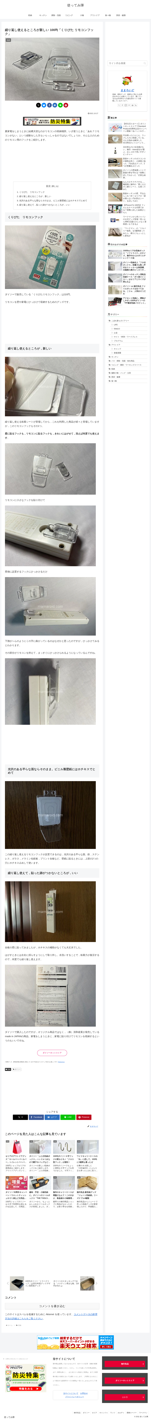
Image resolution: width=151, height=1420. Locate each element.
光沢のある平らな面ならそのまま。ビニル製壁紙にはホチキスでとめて (53, 200)
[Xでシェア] (38, 105)
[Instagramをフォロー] (125, 105)
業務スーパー (132, 1413)
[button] (145, 63)
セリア (94, 1413)
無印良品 (125, 1364)
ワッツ (112, 1413)
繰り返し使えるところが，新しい (35, 196)
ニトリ (125, 1397)
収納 (9, 1069)
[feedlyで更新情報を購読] (132, 105)
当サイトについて (70, 1393)
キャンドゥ (103, 1413)
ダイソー (18, 1069)
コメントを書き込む (52, 1306)
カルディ (121, 1413)
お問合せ (84, 1393)
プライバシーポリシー (74, 1397)
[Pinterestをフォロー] (129, 105)
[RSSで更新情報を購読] (135, 105)
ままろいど (127, 90)
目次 (48, 186)
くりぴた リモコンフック (32, 192)
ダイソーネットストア (52, 1053)
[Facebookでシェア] (49, 105)
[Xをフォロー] (119, 105)
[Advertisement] (52, 161)
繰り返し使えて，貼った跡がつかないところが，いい (44, 205)
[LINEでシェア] (60, 105)
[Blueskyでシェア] (44, 105)
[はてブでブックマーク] (54, 105)
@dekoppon (61, 1062)
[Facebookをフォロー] (122, 105)
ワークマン (143, 1413)
